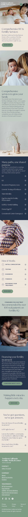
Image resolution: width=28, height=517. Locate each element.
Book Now (7, 291)
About (3, 475)
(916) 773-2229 (6, 468)
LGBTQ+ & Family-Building (10, 490)
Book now (7, 45)
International (6, 495)
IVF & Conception (7, 486)
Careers (4, 479)
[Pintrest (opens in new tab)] (12, 499)
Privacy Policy (14, 505)
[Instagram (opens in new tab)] (6, 499)
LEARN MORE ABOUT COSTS (12, 383)
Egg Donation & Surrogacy (10, 493)
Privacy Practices (4, 505)
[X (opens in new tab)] (9, 499)
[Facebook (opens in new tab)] (3, 499)
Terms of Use (23, 505)
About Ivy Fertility (7, 477)
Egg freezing (5, 488)
